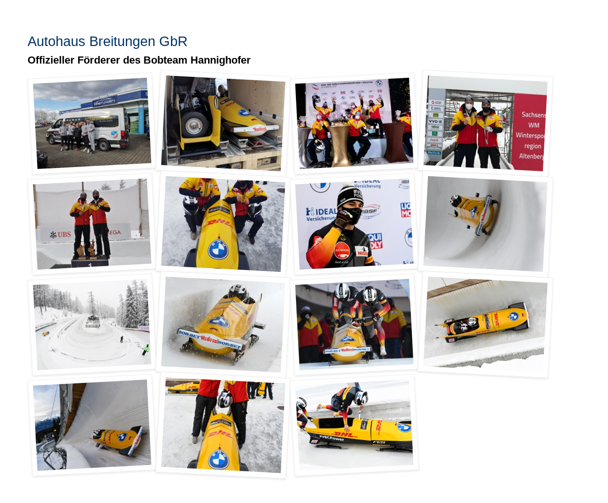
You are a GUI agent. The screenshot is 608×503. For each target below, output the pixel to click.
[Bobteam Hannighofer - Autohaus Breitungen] (92, 124)
